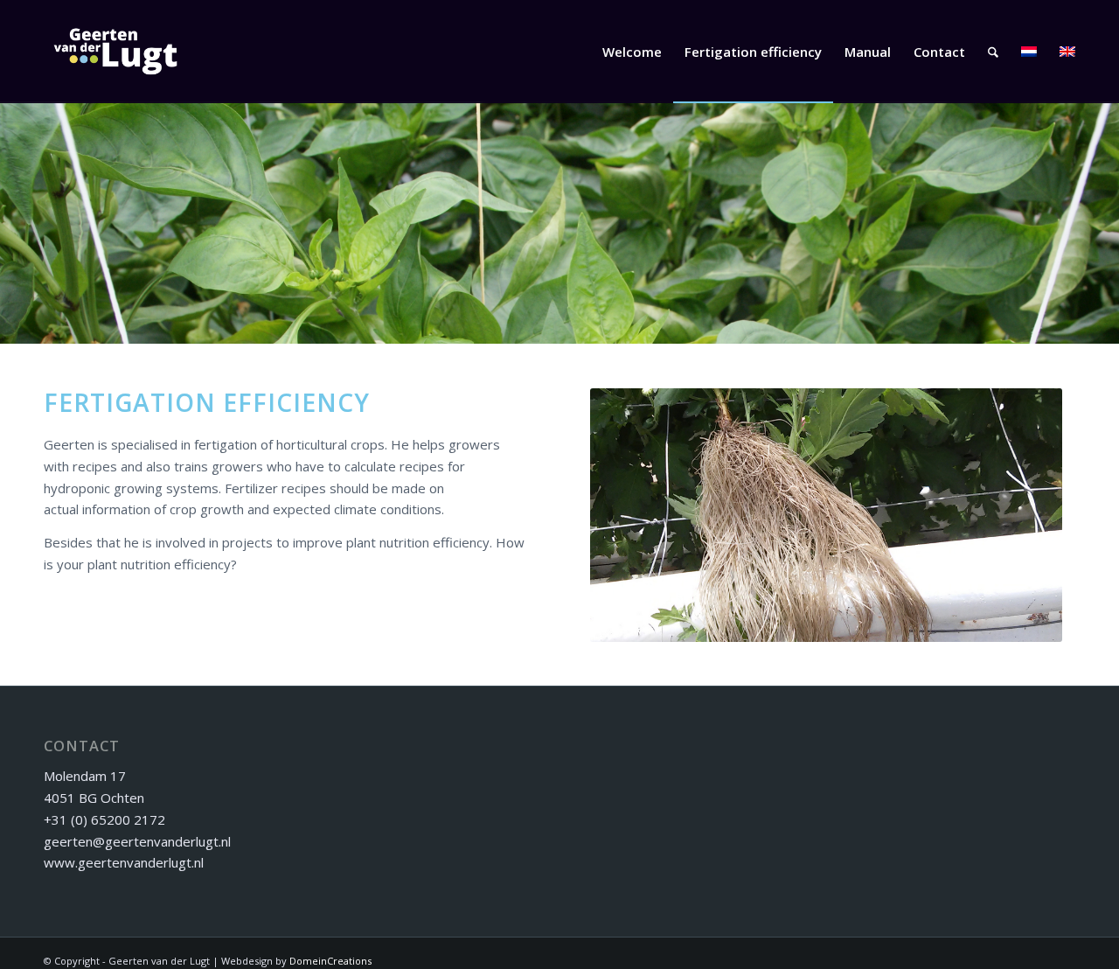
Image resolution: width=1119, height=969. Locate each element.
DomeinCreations (330, 960)
